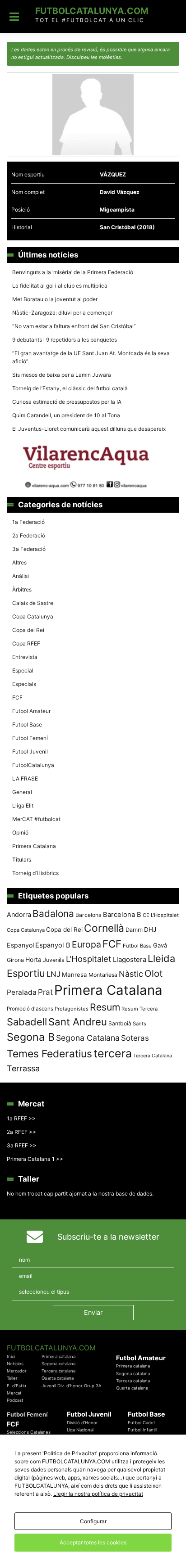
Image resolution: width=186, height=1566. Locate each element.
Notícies (15, 1363)
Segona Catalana (88, 1037)
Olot (153, 973)
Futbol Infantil (142, 1429)
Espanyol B (52, 945)
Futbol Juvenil (30, 751)
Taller (12, 1378)
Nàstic (131, 974)
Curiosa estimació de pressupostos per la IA (66, 401)
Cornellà (104, 928)
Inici (11, 1356)
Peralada (22, 992)
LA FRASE (25, 778)
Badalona (53, 913)
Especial (22, 670)
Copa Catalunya (32, 616)
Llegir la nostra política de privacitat (98, 1493)
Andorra (19, 914)
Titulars (21, 859)
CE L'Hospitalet (161, 915)
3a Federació (29, 549)
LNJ (53, 974)
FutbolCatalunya (33, 765)
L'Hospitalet (89, 959)
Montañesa (102, 974)
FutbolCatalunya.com (92, 10)
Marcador (17, 1370)
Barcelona (88, 915)
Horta (33, 959)
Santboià (119, 1023)
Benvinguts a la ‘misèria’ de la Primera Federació (72, 272)
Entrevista (24, 657)
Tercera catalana (58, 1370)
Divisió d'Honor (82, 1422)
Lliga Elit (22, 805)
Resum (105, 1007)
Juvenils (54, 960)
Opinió (20, 832)
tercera (112, 1053)
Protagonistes (71, 1009)
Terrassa (23, 1068)
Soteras (135, 1037)
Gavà (160, 945)
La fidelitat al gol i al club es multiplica (59, 285)
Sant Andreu (77, 1022)
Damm (134, 929)
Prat (45, 992)
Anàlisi (20, 576)
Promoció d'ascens (30, 1009)
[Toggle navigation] (14, 16)
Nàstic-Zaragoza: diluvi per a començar (62, 312)
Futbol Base (27, 724)
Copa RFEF (26, 643)
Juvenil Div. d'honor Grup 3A (72, 1385)
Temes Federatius (49, 1053)
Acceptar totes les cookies (93, 1542)
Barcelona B (122, 915)
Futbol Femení (30, 738)
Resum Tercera (139, 1009)
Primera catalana (58, 1356)
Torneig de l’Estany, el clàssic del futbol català (70, 388)
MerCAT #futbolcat (36, 819)
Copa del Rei (28, 630)
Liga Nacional (80, 1429)
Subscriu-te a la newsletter (108, 1236)
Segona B (31, 1036)
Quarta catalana (58, 1378)
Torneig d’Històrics (35, 873)
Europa (86, 944)
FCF (17, 697)
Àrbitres (22, 589)
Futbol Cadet (141, 1422)
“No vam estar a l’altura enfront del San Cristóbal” (74, 326)
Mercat (14, 1392)
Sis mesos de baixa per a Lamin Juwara (61, 374)
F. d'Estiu (16, 1385)
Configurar (93, 1521)
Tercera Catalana (152, 1056)
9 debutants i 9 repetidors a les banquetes (64, 339)
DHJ (150, 929)
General (22, 792)
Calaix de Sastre (32, 603)
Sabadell (27, 1022)
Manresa (74, 974)
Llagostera (129, 959)
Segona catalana (58, 1363)
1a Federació (28, 522)
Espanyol (20, 945)
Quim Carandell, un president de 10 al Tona (66, 415)
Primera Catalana (34, 846)
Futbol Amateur (31, 711)
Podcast (15, 1400)
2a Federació (28, 535)
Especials (24, 684)
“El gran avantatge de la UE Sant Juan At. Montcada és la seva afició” (91, 357)
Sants (139, 1023)
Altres (19, 562)
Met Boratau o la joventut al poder (55, 299)
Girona (15, 960)
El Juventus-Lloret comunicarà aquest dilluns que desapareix (89, 428)
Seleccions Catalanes (29, 1432)
